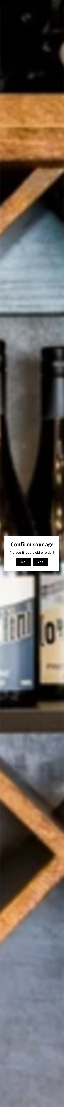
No (24, 562)
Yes (40, 562)
